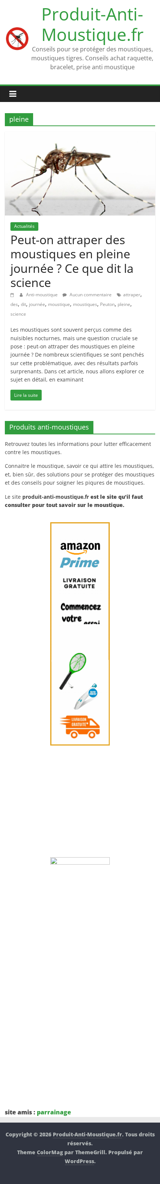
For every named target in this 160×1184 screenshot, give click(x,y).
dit (23, 304)
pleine (124, 304)
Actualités (24, 226)
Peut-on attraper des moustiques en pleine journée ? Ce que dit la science (72, 261)
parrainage (54, 1112)
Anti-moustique (42, 294)
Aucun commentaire (90, 294)
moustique (59, 304)
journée (37, 304)
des (14, 304)
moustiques (85, 304)
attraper (131, 294)
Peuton (107, 304)
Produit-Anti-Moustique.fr (92, 24)
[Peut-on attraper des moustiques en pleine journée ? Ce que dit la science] (80, 136)
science (18, 314)
